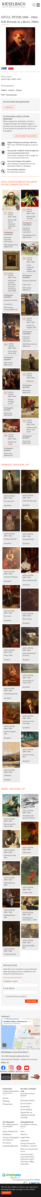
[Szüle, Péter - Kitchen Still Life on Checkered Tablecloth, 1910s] (11, 200)
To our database (26, 1109)
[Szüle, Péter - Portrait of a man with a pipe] (30, 702)
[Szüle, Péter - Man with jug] (30, 600)
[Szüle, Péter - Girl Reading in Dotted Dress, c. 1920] (30, 903)
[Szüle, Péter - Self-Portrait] (30, 833)
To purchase (25, 1107)
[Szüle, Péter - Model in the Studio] (11, 425)
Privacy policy (20, 996)
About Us (23, 1134)
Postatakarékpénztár (10, 1146)
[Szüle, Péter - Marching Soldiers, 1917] (30, 931)
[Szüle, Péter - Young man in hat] (11, 933)
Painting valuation (27, 1100)
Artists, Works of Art (10, 1131)
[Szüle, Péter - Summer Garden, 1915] (30, 739)
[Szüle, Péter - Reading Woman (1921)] (11, 898)
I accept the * (16, 996)
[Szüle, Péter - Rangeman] (30, 360)
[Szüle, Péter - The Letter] (11, 596)
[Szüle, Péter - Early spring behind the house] (30, 636)
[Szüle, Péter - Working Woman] (30, 520)
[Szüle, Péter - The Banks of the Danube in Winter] (30, 801)
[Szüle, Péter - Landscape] (11, 755)
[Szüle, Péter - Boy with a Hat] (11, 481)
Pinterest (19, 1071)
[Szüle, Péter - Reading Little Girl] (11, 520)
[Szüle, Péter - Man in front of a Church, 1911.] (11, 805)
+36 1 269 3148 (6, 1056)
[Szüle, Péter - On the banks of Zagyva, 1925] (30, 668)
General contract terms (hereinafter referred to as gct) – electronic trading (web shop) (27, 1159)
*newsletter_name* (10, 981)
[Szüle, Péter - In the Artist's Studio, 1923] (11, 327)
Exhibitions (7, 1134)
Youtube (27, 1071)
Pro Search (7, 1143)
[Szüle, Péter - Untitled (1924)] (30, 870)
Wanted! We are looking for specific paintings (27, 1115)
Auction (6, 1098)
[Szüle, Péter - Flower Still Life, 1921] (30, 560)
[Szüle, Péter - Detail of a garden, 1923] (11, 713)
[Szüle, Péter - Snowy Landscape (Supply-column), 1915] (30, 248)
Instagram (11, 1071)
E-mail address (8, 988)
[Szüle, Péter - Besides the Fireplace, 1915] (30, 305)
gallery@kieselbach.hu (20, 1056)
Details (32, 1189)
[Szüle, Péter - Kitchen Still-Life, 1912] (30, 198)
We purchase (7, 1104)
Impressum (24, 1141)
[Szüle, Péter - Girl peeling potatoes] (11, 674)
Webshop (6, 1101)
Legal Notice (25, 1137)
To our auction (26, 1103)
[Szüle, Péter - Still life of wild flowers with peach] (30, 407)
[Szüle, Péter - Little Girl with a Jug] (30, 481)
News (22, 1131)
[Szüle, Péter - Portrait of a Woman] (11, 558)
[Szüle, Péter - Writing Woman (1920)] (11, 868)
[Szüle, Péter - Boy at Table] (11, 636)
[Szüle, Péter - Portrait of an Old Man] (11, 839)
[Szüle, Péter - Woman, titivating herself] (11, 379)
